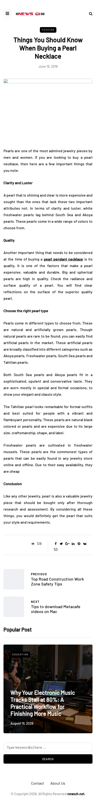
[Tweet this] (61, 543)
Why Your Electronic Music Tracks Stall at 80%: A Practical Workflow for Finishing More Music (42, 703)
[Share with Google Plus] (67, 543)
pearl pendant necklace (63, 259)
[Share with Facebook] (55, 543)
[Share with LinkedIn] (73, 543)
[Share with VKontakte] (85, 543)
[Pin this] (79, 543)
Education (20, 654)
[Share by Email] (55, 549)
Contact (37, 783)
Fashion (48, 29)
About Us (57, 783)
